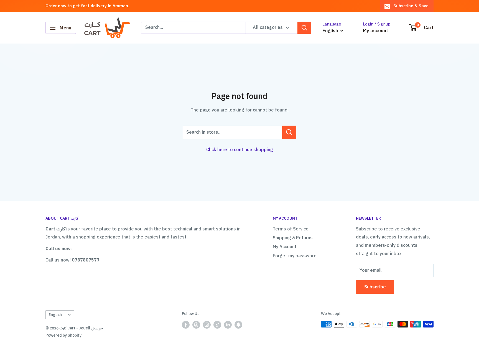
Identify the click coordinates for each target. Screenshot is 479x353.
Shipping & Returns (293, 238)
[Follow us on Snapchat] (238, 325)
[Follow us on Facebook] (186, 325)
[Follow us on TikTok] (217, 325)
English (55, 315)
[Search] (304, 28)
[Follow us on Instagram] (207, 325)
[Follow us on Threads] (196, 325)
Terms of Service (291, 229)
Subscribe (375, 287)
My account (375, 30)
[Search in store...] (289, 132)
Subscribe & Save (411, 6)
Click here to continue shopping (239, 149)
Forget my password (295, 256)
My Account (285, 246)
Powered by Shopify (63, 335)
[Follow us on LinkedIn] (228, 325)
